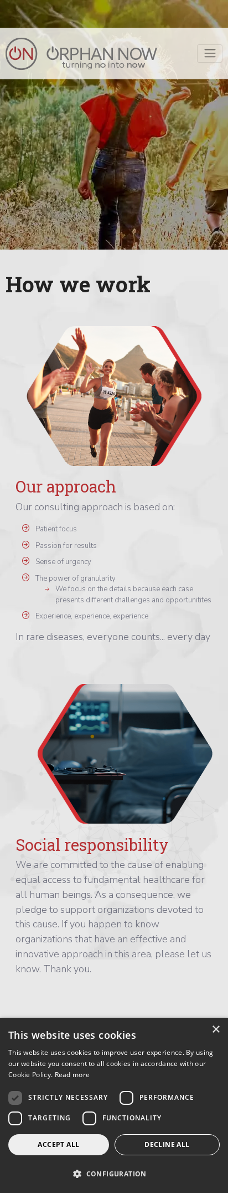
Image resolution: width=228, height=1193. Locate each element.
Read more (72, 1074)
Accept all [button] (58, 1144)
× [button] (215, 1030)
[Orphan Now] (81, 54)
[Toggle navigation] (209, 53)
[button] (114, 1173)
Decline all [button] (166, 1144)
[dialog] (114, 1105)
